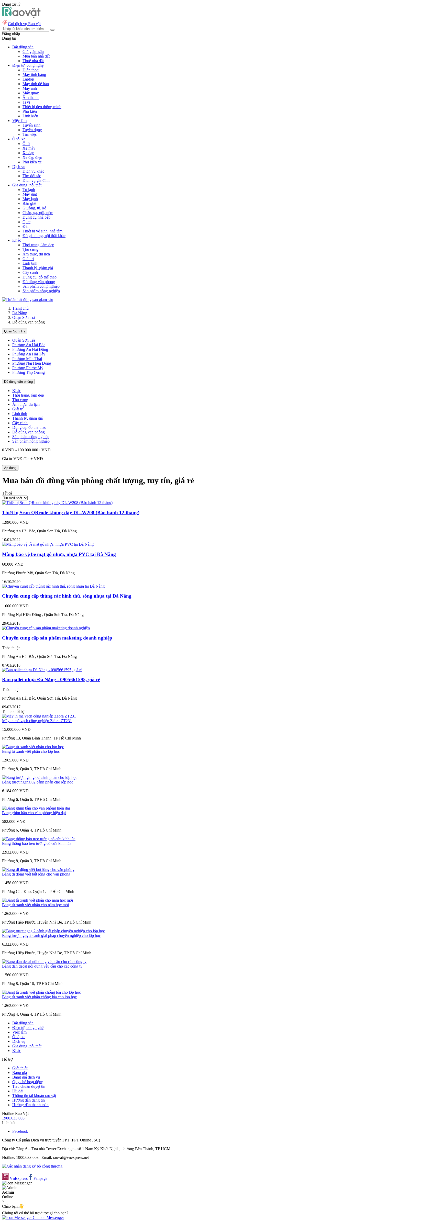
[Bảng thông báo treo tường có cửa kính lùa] (38, 839)
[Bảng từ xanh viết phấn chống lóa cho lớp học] (41, 992)
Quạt (26, 222)
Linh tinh (30, 263)
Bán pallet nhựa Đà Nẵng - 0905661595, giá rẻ (51, 679)
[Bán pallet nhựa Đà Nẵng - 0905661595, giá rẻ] (42, 670)
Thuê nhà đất (33, 61)
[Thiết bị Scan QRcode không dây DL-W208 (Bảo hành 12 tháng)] (57, 502)
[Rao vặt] (21, 17)
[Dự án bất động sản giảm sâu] (27, 299)
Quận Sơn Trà (23, 317)
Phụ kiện (30, 111)
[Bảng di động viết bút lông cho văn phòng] (38, 869)
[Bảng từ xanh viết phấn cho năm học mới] (37, 900)
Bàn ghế (29, 203)
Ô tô (26, 143)
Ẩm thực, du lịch (36, 254)
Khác (16, 390)
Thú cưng (30, 249)
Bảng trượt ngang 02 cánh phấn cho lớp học (37, 782)
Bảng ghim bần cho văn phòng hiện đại (34, 813)
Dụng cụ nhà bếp (36, 217)
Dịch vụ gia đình (36, 180)
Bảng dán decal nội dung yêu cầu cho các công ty (42, 966)
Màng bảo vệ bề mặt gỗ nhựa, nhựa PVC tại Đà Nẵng (59, 554)
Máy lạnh (30, 199)
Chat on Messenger (48, 1217)
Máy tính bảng (34, 74)
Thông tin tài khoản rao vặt (34, 1095)
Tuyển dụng (32, 130)
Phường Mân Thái (27, 358)
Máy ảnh (30, 88)
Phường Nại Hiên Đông (31, 363)
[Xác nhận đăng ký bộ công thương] (32, 1166)
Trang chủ (20, 308)
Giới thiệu (20, 1068)
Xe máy (29, 148)
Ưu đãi (17, 1091)
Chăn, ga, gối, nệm (38, 212)
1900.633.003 (13, 1118)
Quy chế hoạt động (27, 1082)
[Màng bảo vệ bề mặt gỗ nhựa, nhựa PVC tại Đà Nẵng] (48, 544)
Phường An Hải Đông (30, 349)
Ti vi (26, 102)
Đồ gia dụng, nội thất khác (44, 235)
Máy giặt (30, 194)
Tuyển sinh (31, 125)
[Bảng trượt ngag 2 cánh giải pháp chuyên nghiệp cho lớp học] (53, 931)
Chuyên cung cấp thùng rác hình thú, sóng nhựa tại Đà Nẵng (66, 596)
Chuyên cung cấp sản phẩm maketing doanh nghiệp (57, 638)
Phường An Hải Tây (28, 354)
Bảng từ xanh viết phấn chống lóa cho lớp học (39, 997)
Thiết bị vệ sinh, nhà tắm (42, 231)
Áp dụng (10, 468)
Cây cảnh (30, 272)
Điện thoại (31, 70)
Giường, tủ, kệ (34, 208)
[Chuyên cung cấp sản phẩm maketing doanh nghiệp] (46, 628)
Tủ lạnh (29, 189)
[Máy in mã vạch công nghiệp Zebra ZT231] (39, 716)
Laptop (28, 79)
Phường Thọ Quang (28, 372)
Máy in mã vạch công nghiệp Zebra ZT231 (37, 721)
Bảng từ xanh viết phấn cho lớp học (31, 751)
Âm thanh (31, 97)
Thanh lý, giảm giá (38, 268)
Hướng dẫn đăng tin (28, 1100)
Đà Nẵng (19, 313)
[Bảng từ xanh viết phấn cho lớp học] (33, 747)
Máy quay (31, 93)
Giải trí (28, 258)
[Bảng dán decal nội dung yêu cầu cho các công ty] (44, 961)
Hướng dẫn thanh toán (30, 1105)
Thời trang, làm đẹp (38, 245)
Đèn (26, 226)
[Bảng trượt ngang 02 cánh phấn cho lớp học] (39, 777)
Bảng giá (19, 1072)
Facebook (20, 1131)
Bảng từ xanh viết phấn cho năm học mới (35, 905)
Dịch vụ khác (33, 171)
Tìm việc (30, 134)
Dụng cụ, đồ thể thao (40, 277)
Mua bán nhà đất (36, 56)
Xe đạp (28, 153)
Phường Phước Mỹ (27, 368)
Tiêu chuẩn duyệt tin (28, 1086)
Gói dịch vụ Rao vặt (24, 23)
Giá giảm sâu (33, 51)
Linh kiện (30, 116)
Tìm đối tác (32, 176)
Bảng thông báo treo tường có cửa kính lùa (36, 843)
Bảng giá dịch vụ (26, 1077)
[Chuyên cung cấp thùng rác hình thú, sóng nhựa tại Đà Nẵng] (53, 586)
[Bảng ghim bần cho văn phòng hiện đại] (36, 808)
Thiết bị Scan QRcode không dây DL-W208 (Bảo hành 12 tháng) (70, 512)
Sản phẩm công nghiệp (41, 286)
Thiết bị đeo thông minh (42, 107)
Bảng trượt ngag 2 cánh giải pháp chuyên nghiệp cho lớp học (51, 935)
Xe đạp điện (32, 157)
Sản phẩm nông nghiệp (41, 291)
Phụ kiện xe (32, 162)
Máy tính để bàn (36, 84)
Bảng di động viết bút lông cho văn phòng (36, 874)
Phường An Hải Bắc (28, 345)
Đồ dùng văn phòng (39, 281)
